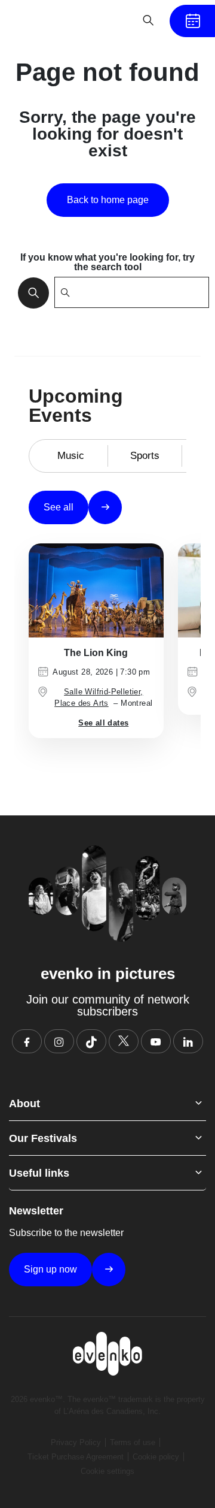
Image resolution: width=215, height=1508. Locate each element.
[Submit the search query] (29, 292)
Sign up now (50, 1269)
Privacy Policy (76, 1442)
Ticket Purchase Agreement (75, 1456)
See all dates (103, 722)
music (70, 455)
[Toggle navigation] (111, 20)
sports (144, 455)
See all (58, 507)
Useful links (39, 1173)
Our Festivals (43, 1138)
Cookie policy (156, 1456)
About (24, 1104)
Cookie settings (107, 1471)
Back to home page (108, 200)
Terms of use (132, 1442)
